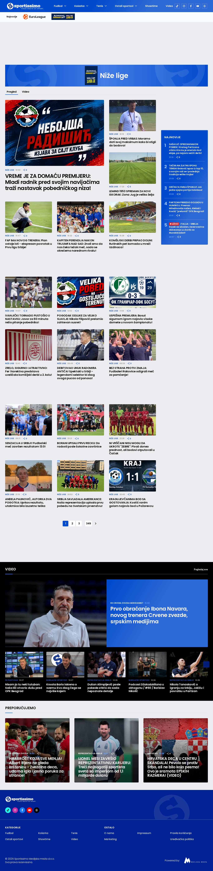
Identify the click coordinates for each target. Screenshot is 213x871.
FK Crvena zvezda (18, 753)
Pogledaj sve (201, 569)
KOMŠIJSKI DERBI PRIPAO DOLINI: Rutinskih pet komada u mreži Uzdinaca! (130, 244)
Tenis (99, 6)
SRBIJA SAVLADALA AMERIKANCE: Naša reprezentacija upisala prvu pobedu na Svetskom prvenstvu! (80, 502)
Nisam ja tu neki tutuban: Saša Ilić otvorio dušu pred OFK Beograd (23, 688)
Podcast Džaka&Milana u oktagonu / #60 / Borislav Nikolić (147, 688)
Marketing (110, 839)
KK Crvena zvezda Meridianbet (126, 603)
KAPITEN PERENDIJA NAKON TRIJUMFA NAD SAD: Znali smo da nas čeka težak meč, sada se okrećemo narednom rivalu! (79, 245)
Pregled (12, 92)
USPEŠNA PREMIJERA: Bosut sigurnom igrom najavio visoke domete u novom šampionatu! (130, 319)
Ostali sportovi (124, 6)
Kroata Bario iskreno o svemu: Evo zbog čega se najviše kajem (63, 688)
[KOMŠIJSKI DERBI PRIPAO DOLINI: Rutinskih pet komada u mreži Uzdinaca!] (132, 217)
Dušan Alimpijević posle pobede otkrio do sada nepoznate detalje (104, 688)
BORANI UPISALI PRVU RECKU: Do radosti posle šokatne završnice (79, 444)
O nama (109, 833)
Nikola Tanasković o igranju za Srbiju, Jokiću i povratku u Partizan (187, 688)
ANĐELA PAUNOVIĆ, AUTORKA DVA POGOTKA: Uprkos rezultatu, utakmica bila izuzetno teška (28, 502)
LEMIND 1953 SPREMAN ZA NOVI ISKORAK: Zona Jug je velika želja (131, 193)
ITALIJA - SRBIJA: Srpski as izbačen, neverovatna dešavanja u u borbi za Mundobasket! (186, 228)
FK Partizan (11, 680)
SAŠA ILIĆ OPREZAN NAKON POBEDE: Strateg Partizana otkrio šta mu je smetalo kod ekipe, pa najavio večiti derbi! (185, 149)
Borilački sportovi (56, 680)
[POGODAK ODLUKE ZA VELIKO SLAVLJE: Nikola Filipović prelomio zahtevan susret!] (80, 292)
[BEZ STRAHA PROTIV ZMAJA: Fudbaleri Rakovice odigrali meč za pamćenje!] (132, 345)
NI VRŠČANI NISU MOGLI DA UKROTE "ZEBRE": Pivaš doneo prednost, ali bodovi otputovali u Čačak (132, 448)
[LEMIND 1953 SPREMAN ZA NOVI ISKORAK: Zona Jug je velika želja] (132, 168)
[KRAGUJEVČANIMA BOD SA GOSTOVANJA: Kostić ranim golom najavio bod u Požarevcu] (132, 476)
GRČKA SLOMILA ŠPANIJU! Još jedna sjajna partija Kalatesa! (185, 189)
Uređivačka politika (182, 839)
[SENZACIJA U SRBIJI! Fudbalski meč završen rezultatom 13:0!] (28, 420)
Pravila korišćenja (180, 833)
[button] (206, 664)
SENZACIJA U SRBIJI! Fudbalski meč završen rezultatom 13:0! (26, 444)
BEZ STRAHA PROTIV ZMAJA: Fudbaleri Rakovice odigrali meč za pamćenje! (131, 371)
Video (169, 6)
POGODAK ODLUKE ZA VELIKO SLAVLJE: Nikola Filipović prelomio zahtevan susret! (80, 319)
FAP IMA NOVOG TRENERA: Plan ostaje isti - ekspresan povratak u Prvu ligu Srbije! (28, 244)
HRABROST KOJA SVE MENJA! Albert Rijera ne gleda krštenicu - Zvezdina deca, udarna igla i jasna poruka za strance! (36, 766)
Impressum (144, 833)
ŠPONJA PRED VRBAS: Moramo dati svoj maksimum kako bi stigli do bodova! (132, 142)
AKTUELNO (152, 753)
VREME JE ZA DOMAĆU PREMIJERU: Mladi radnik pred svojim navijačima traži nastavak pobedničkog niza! (52, 182)
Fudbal (58, 6)
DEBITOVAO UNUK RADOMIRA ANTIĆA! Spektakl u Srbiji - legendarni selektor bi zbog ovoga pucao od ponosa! (76, 373)
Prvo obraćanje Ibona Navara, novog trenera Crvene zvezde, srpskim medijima (149, 615)
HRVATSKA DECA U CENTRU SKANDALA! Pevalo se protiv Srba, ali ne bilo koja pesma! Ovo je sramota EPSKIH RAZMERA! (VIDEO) (173, 766)
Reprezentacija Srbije (99, 680)
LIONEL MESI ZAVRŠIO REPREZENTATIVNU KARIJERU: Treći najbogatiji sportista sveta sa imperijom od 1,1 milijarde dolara (104, 766)
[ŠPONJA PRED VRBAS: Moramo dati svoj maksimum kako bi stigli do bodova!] (132, 115)
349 (88, 523)
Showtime (151, 6)
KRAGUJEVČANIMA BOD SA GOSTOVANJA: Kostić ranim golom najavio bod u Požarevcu (131, 502)
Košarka (79, 6)
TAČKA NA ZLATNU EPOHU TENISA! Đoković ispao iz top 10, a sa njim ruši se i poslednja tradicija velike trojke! (186, 170)
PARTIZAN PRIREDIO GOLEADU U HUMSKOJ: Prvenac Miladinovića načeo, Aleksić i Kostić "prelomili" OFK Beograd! (186, 207)
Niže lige (9, 170)
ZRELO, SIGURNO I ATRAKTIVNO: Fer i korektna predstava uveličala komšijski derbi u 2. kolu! (28, 371)
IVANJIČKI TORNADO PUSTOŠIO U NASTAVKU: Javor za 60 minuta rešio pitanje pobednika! (27, 319)
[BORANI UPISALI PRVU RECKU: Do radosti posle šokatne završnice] (80, 420)
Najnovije (12, 16)
